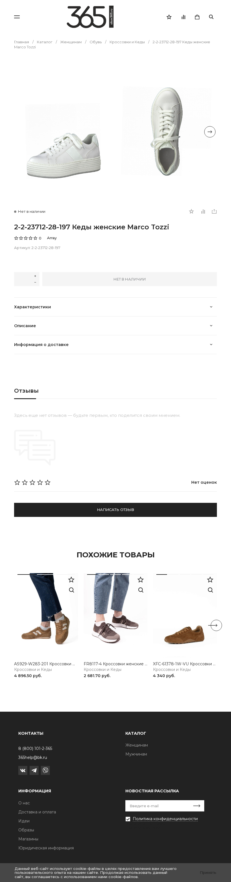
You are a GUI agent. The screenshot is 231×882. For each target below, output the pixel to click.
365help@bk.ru (32, 757)
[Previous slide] (21, 131)
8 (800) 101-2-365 (35, 748)
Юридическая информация (46, 848)
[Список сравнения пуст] (183, 16)
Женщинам (136, 745)
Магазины (28, 839)
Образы (26, 830)
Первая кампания (143, 827)
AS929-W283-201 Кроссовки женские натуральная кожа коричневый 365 (46, 664)
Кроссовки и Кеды (33, 670)
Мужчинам (136, 754)
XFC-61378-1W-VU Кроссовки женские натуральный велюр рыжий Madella (185, 664)
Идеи (24, 821)
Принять (208, 872)
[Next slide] (210, 131)
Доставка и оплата (37, 812)
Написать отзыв (115, 509)
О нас (24, 803)
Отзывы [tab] (26, 390)
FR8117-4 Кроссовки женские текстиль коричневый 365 (116, 664)
